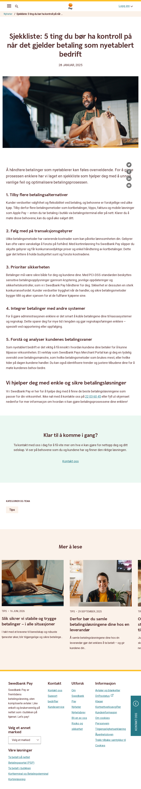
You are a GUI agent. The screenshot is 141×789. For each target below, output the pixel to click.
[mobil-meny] (9, 6)
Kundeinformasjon (106, 712)
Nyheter (8, 14)
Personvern (102, 723)
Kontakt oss (70, 461)
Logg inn (124, 6)
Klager (99, 701)
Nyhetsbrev (78, 712)
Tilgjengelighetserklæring (110, 729)
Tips (12, 509)
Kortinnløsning (16, 779)
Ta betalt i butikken (19, 768)
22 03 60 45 (93, 396)
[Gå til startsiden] (70, 6)
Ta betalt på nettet (19, 757)
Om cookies (102, 718)
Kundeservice (56, 707)
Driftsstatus (102, 696)
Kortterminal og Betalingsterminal (28, 773)
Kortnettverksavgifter (108, 707)
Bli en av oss (79, 718)
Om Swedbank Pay (78, 696)
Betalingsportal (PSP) (21, 762)
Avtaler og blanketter (107, 690)
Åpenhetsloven (104, 734)
